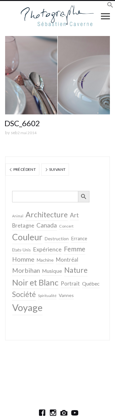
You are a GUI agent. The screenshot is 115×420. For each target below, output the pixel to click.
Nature (76, 269)
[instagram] (53, 412)
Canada (46, 225)
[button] (110, 6)
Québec (91, 283)
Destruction (57, 238)
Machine (45, 260)
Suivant (56, 169)
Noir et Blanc (35, 282)
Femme (74, 249)
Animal (17, 216)
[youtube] (74, 412)
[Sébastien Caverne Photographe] (58, 16)
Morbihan (26, 270)
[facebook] (42, 412)
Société (24, 294)
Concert (66, 226)
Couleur (27, 237)
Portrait (70, 283)
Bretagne (23, 225)
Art (74, 215)
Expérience (47, 249)
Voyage (27, 307)
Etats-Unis (21, 250)
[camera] (63, 412)
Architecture (47, 214)
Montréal (67, 259)
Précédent (24, 169)
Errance (79, 238)
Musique (52, 271)
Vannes (66, 295)
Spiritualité (47, 295)
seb (14, 132)
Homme (23, 259)
